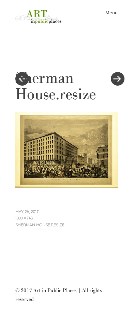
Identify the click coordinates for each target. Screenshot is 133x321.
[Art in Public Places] (40, 16)
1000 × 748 (24, 217)
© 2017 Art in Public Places (45, 290)
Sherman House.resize (39, 224)
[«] (40, 58)
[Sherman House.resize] (66, 186)
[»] (114, 58)
